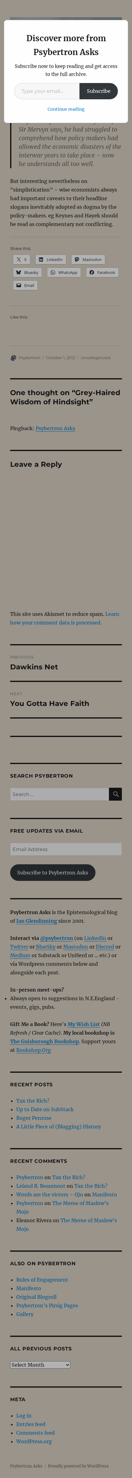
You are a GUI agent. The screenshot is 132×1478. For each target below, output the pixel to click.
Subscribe (99, 91)
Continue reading (66, 109)
